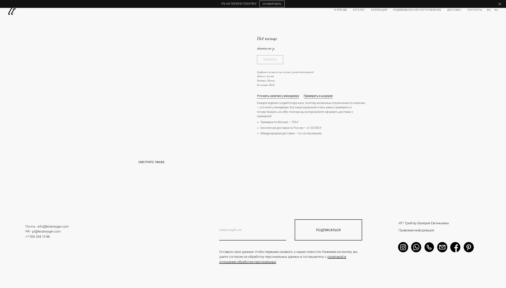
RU (496, 10)
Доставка (454, 9)
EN (489, 10)
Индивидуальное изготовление (417, 9)
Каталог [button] (359, 9)
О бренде (340, 9)
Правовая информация (416, 230)
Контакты (474, 9)
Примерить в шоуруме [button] (318, 95)
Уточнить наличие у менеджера (278, 95)
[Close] (500, 4)
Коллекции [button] (379, 9)
